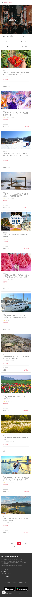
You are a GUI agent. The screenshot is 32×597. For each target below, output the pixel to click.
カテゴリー (24, 41)
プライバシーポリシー (6, 574)
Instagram (14, 582)
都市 (24, 36)
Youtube (20, 582)
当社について (4, 569)
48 (26, 543)
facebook (8, 582)
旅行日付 (8, 41)
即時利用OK (6, 36)
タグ (8, 46)
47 (22, 543)
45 (15, 543)
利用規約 (3, 571)
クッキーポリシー (5, 576)
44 (12, 543)
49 (14, 547)
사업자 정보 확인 (22, 562)
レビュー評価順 (23, 46)
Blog (25, 582)
